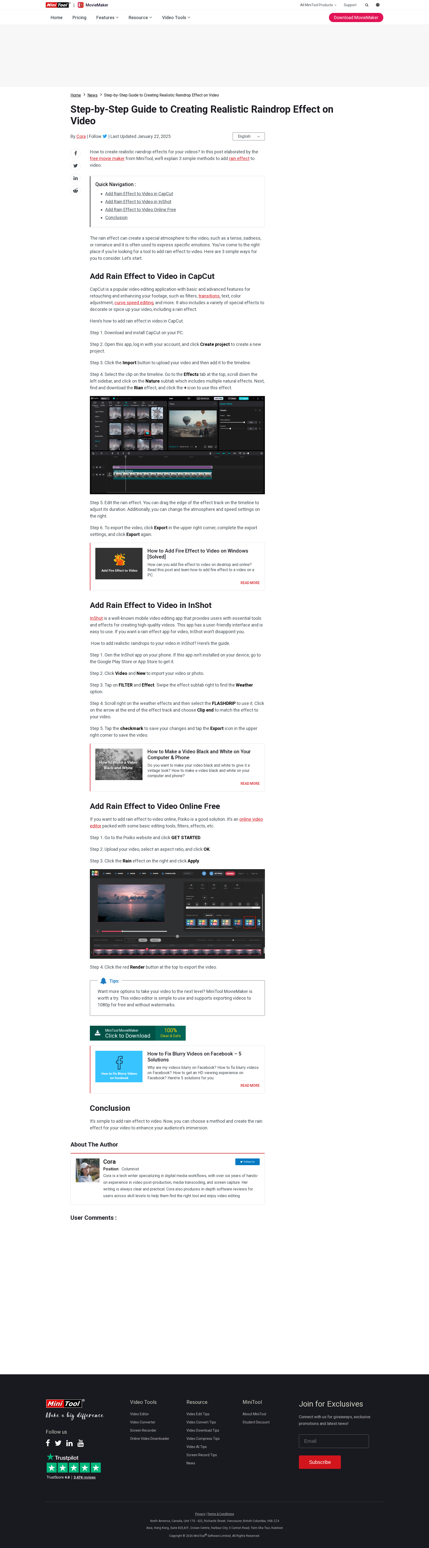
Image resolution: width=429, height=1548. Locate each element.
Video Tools (174, 17)
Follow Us (249, 1161)
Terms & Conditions (220, 1514)
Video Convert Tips (201, 1422)
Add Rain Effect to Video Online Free (140, 209)
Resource (138, 17)
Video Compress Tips (203, 1439)
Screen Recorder (143, 1430)
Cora (81, 136)
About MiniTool (254, 1414)
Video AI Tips (196, 1447)
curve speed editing (133, 302)
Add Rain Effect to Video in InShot (138, 201)
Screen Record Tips (201, 1455)
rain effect (239, 158)
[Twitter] (105, 136)
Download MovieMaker (356, 17)
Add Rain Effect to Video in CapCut (139, 193)
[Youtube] (80, 1445)
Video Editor (139, 1414)
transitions (209, 295)
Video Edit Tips (198, 1414)
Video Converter (142, 1422)
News (92, 95)
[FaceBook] (48, 1445)
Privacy (200, 1514)
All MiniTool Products (316, 5)
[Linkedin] (69, 1445)
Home (57, 17)
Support (350, 5)
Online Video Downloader (149, 1439)
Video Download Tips (202, 1430)
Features (105, 17)
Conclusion (116, 217)
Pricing (79, 17)
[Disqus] (168, 1288)
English (244, 136)
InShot (96, 618)
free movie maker (107, 158)
